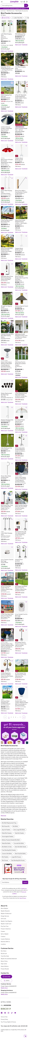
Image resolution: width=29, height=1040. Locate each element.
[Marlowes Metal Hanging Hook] (7, 692)
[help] (25, 1036)
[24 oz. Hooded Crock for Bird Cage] (21, 606)
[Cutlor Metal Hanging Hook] (7, 524)
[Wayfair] (14, 1)
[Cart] (26, 1)
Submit (25, 882)
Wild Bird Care (10, 11)
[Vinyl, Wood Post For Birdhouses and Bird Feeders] (21, 353)
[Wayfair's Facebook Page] (2, 1013)
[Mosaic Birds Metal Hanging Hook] (7, 468)
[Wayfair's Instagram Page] (8, 1013)
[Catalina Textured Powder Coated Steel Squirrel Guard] (7, 119)
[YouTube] (15, 1013)
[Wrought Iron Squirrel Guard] (7, 298)
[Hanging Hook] (21, 552)
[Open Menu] (1, 1)
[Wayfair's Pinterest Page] (5, 1013)
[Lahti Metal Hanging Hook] (7, 26)
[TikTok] (12, 1013)
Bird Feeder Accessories (22, 11)
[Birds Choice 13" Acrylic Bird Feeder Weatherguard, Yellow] (7, 150)
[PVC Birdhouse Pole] (21, 26)
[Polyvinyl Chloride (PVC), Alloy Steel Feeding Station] (7, 326)
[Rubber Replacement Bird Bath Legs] (7, 385)
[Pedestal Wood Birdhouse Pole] (21, 240)
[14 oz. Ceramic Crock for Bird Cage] (7, 552)
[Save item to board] (12, 22)
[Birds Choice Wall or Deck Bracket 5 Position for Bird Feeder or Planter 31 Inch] (21, 182)
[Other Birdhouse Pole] (7, 440)
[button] (12, 22)
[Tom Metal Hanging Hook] (21, 59)
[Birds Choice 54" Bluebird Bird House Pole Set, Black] (21, 268)
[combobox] (13, 5)
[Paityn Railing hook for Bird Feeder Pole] (7, 212)
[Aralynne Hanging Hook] (7, 412)
